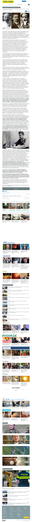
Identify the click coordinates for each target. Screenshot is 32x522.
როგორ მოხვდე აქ (27, 201)
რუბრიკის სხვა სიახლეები (7, 285)
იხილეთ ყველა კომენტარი (5, 198)
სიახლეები (10, 4)
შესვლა (28, 1)
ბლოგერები (5, 423)
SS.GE (3, 201)
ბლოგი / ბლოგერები (19, 4)
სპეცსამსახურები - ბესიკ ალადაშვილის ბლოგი (11, 7)
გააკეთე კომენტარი (27, 198)
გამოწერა (24, 1)
